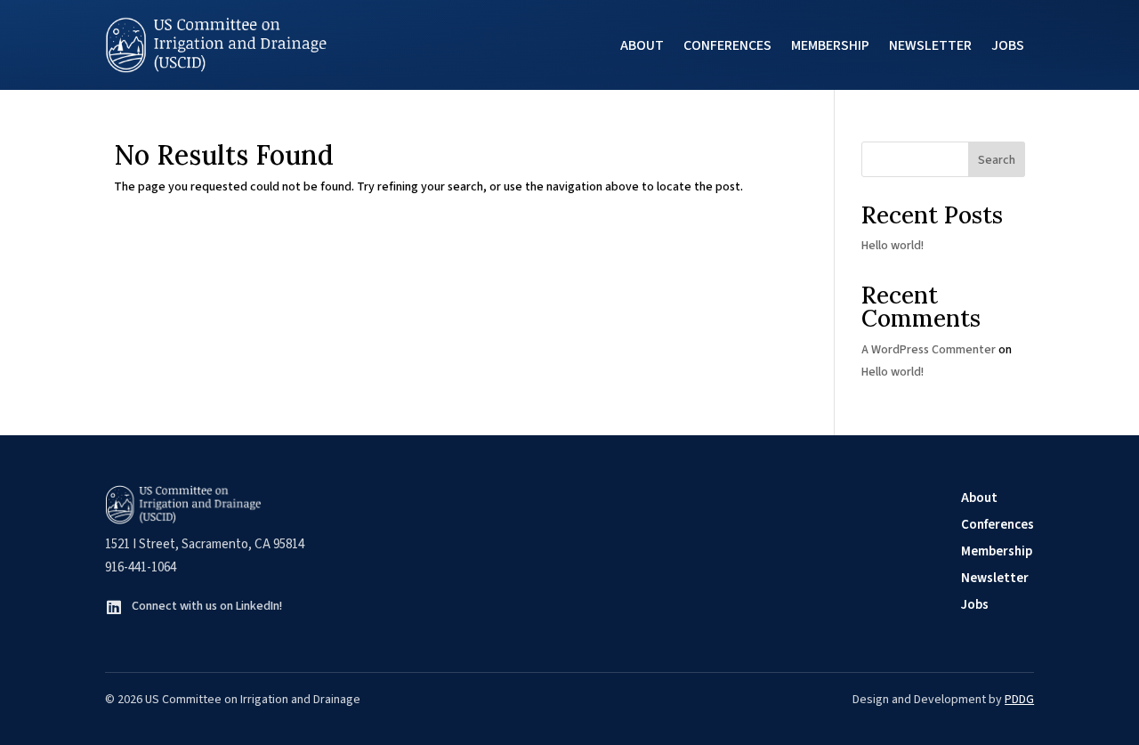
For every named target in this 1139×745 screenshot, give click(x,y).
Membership (830, 45)
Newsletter (930, 45)
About (642, 45)
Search (996, 160)
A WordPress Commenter (928, 350)
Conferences (727, 45)
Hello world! (892, 246)
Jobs (1007, 45)
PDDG (1019, 700)
